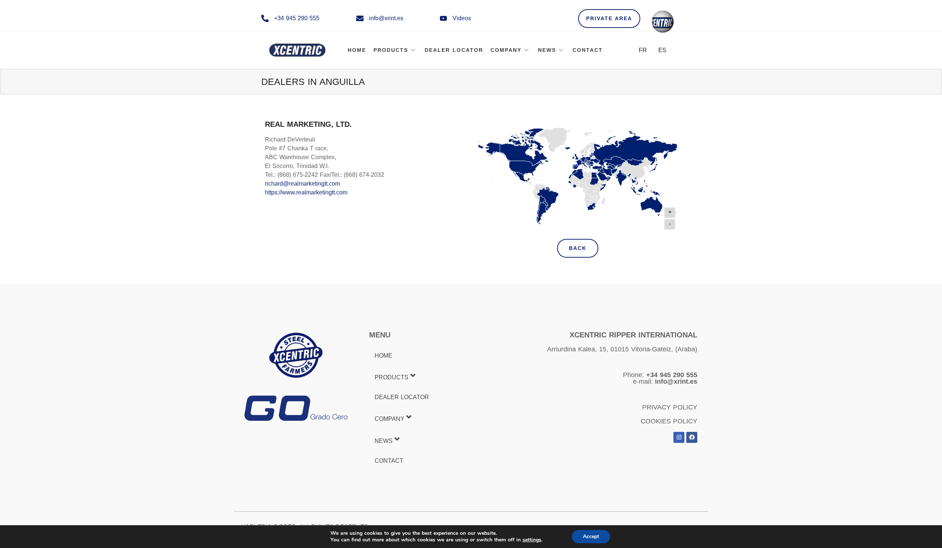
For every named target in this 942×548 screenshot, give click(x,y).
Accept (591, 536)
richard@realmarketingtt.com (302, 183)
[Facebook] (691, 437)
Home (357, 50)
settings (532, 540)
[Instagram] (678, 437)
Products (390, 50)
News (547, 50)
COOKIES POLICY (669, 421)
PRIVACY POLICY (669, 407)
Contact (588, 50)
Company (506, 50)
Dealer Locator (454, 50)
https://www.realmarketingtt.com (306, 192)
